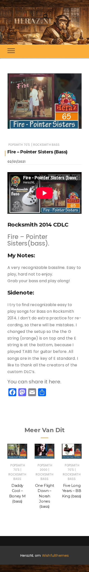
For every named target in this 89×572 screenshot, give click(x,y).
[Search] (45, 15)
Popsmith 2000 (45, 467)
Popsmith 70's (19, 145)
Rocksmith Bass (46, 145)
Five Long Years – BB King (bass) (71, 490)
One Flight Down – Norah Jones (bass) (44, 496)
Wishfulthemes (55, 555)
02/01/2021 (16, 161)
